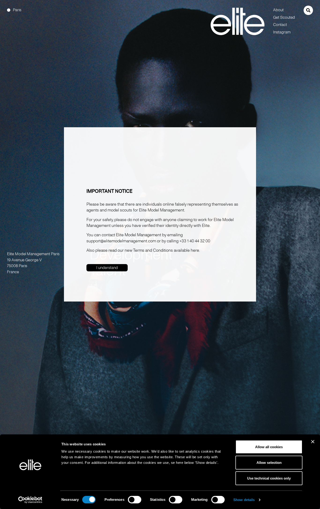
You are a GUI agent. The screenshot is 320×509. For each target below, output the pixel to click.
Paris (17, 10)
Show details (244, 500)
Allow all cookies (269, 447)
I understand (107, 267)
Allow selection (269, 463)
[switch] (134, 499)
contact (280, 24)
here (195, 250)
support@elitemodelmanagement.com (121, 241)
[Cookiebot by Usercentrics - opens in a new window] (30, 499)
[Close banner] (312, 444)
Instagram (282, 32)
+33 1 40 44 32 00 (194, 241)
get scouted (284, 17)
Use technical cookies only (269, 478)
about (278, 10)
